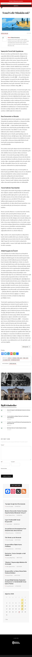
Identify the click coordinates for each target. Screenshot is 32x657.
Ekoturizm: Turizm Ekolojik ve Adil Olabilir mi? (15, 554)
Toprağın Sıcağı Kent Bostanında (15, 504)
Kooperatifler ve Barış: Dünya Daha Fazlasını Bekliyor (15, 572)
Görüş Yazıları (4, 33)
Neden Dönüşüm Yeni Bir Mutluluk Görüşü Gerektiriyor (18, 410)
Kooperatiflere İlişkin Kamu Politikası (13, 545)
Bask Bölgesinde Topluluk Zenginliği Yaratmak (16, 394)
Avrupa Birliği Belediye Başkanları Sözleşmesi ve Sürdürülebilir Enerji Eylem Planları (15, 581)
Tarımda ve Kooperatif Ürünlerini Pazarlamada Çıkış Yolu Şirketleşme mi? (19, 423)
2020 (16, 77)
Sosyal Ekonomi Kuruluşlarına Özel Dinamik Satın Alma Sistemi (15, 529)
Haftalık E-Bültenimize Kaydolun (16, 1)
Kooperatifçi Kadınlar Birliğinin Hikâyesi (14, 380)
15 (22, 606)
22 (22, 609)
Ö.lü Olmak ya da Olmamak (13, 537)
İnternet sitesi (4, 468)
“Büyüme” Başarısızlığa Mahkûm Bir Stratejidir (16, 563)
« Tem (6, 619)
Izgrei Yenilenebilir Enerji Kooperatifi (12, 520)
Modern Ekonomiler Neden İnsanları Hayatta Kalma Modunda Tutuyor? (16, 512)
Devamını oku (11, 45)
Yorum (2, 444)
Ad (2, 461)
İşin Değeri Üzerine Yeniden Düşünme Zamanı (16, 427)
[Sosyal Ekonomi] (16, 642)
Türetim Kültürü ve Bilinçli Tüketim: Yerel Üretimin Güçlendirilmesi (17, 417)
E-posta (13, 461)
